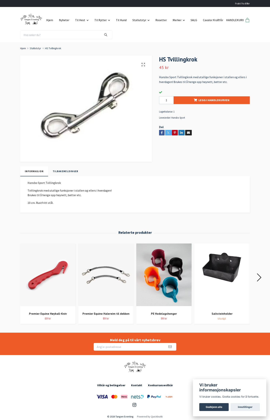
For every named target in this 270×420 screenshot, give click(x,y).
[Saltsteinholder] (222, 276)
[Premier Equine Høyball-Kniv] (47, 276)
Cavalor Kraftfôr (213, 20)
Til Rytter (100, 20)
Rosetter (161, 20)
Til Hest (80, 20)
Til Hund (121, 20)
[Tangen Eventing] (31, 19)
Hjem (49, 20)
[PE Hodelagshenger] (164, 276)
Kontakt (136, 385)
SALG (194, 20)
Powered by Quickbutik (150, 416)
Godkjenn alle (214, 407)
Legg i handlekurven (214, 100)
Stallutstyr (139, 20)
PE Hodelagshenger (164, 313)
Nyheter (64, 20)
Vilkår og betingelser (111, 385)
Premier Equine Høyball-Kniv (48, 313)
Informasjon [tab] (34, 171)
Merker (177, 20)
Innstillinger (245, 407)
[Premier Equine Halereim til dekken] (106, 276)
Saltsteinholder (222, 313)
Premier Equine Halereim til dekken (105, 313)
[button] (258, 277)
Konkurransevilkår (160, 385)
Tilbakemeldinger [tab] (65, 171)
